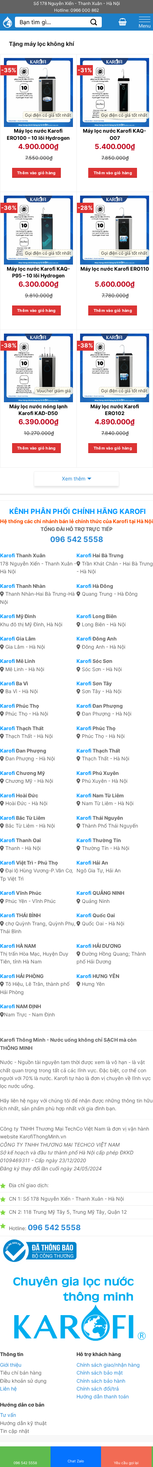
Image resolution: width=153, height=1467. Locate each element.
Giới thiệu (10, 1365)
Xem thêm (73, 478)
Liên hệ (8, 1389)
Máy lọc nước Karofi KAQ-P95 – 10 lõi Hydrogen (38, 272)
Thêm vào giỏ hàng (36, 172)
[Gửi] (94, 22)
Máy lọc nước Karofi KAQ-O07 (114, 134)
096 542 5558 (76, 539)
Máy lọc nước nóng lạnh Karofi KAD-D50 (38, 409)
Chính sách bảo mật (99, 1373)
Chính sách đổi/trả (97, 1389)
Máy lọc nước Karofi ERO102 (114, 409)
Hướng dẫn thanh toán (102, 1396)
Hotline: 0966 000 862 (76, 10)
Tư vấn (8, 1415)
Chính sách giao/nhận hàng (108, 1365)
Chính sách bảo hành (100, 1381)
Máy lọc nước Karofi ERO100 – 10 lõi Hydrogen (38, 134)
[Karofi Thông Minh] (7, 22)
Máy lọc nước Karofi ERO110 (114, 269)
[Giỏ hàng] (122, 22)
